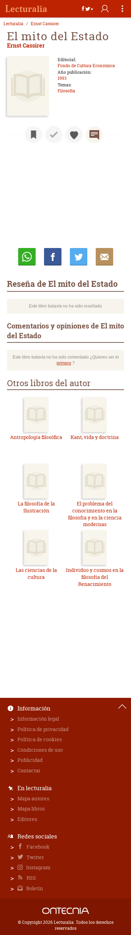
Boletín (34, 888)
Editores (27, 819)
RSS (31, 877)
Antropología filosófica (36, 437)
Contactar (29, 770)
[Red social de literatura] (26, 8)
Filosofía (66, 91)
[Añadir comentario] (94, 134)
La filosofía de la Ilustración (36, 507)
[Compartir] (87, 8)
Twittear (78, 256)
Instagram (37, 867)
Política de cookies (39, 739)
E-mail (104, 256)
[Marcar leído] (53, 134)
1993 (62, 78)
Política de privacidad (42, 729)
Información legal (38, 718)
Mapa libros (31, 808)
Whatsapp (27, 256)
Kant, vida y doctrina (95, 437)
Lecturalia (13, 24)
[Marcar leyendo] (33, 134)
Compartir (52, 256)
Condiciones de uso (40, 749)
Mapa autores (33, 798)
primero (64, 363)
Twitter (35, 857)
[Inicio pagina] (122, 706)
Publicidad (30, 760)
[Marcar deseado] (74, 134)
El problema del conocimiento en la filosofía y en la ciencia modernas (95, 513)
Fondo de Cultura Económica (86, 66)
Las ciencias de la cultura (36, 573)
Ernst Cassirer (45, 24)
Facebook (38, 846)
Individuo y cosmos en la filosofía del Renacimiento (95, 577)
